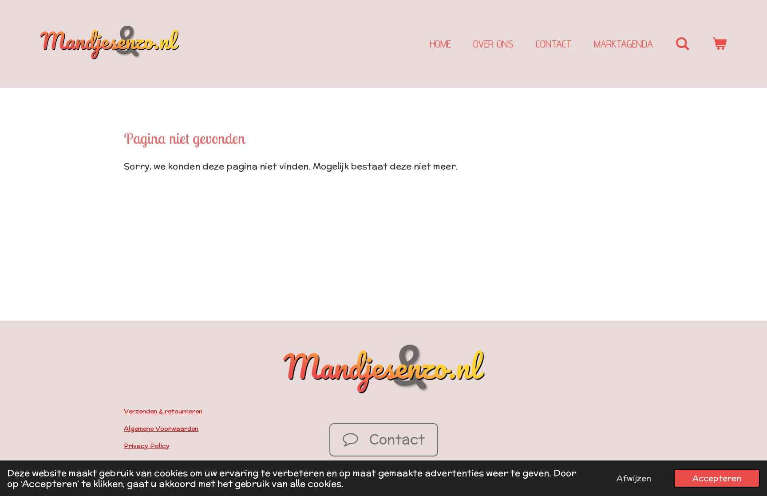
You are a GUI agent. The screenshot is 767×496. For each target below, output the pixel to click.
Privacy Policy (147, 445)
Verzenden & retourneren (163, 411)
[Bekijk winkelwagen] (719, 44)
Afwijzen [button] (634, 478)
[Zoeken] (682, 44)
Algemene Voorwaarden (161, 428)
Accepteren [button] (716, 478)
